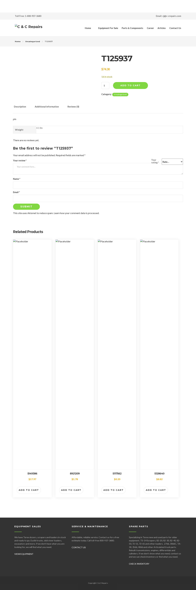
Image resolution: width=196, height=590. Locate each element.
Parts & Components (132, 28)
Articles (162, 28)
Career (150, 28)
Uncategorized (32, 41)
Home (88, 28)
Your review (19, 160)
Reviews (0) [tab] (73, 106)
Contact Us (175, 28)
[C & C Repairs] (28, 28)
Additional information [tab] (47, 106)
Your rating (155, 161)
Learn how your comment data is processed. (76, 213)
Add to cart (130, 85)
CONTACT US (79, 547)
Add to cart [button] (29, 490)
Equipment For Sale (108, 28)
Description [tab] (20, 106)
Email (16, 192)
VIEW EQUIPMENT (23, 554)
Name (16, 179)
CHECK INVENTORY (139, 563)
